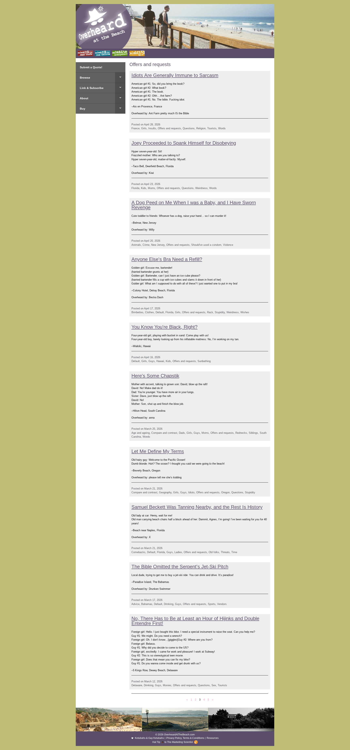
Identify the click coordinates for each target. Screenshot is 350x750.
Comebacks (138, 552)
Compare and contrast (164, 432)
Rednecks (241, 432)
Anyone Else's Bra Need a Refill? (166, 259)
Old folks (214, 552)
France (135, 128)
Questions (189, 128)
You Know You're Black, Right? (164, 327)
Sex (213, 685)
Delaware (136, 685)
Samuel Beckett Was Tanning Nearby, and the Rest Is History (196, 507)
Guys (151, 361)
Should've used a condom (206, 244)
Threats (225, 552)
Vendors (222, 604)
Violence (228, 244)
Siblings (253, 432)
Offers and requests (169, 128)
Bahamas (146, 604)
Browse (85, 77)
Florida (135, 188)
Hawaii (160, 361)
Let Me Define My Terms (157, 451)
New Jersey (158, 244)
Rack (210, 312)
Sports (212, 604)
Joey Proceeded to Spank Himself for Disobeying (183, 143)
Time (234, 552)
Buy (82, 108)
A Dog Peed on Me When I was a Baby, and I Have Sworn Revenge (193, 205)
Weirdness (201, 188)
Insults (152, 128)
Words (222, 128)
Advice (135, 604)
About (84, 98)
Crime (146, 244)
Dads (182, 432)
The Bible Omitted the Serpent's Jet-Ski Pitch (179, 566)
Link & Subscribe (92, 88)
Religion (201, 128)
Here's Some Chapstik (155, 375)
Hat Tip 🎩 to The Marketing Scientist (172, 742)
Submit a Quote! (91, 67)
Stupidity (220, 312)
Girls (144, 128)
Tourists (212, 128)
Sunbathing (204, 361)
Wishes (244, 312)
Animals (136, 244)
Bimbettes (137, 312)
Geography (165, 492)
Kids (143, 188)
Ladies (178, 552)
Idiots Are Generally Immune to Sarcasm (174, 75)
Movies (167, 685)
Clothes (149, 312)
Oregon (225, 492)
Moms (151, 188)
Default (160, 312)
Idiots (191, 492)
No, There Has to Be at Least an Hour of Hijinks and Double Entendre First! (195, 621)
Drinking (168, 604)
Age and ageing (140, 432)
